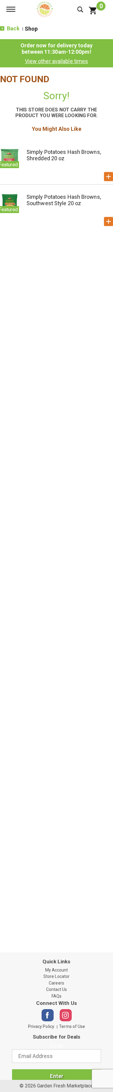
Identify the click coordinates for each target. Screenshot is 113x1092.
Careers (56, 983)
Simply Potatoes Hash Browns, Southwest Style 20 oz (64, 200)
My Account (56, 970)
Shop (31, 28)
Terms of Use (72, 1026)
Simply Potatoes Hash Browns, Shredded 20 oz (64, 155)
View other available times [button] (56, 61)
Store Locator (56, 976)
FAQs (56, 996)
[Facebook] (48, 1015)
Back (13, 28)
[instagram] (66, 1015)
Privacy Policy (41, 1026)
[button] (108, 176)
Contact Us (56, 989)
